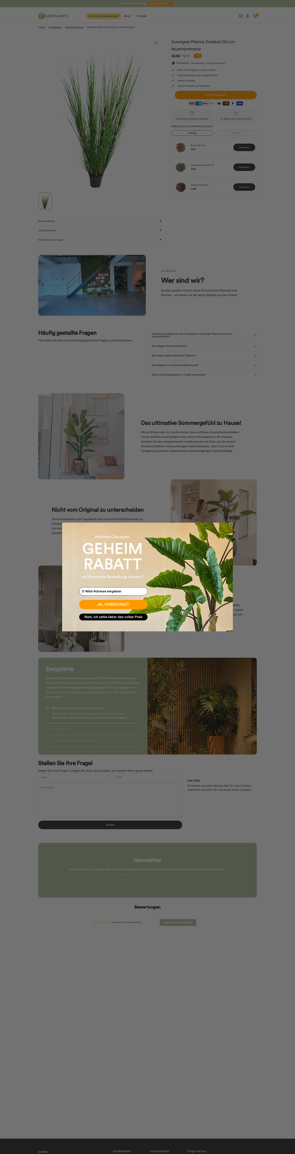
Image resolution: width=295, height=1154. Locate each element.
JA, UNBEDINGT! (113, 604)
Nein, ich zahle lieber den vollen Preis (113, 617)
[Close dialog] (231, 524)
